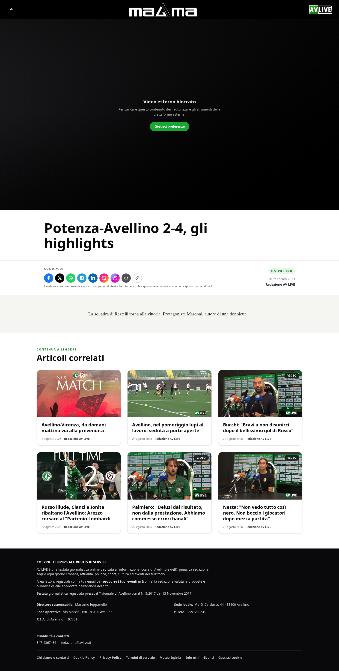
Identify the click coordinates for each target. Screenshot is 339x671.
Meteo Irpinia (170, 657)
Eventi (209, 657)
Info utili (192, 657)
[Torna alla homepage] (11, 10)
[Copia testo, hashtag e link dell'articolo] (137, 278)
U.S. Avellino (281, 271)
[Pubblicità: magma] (162, 10)
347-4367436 (46, 642)
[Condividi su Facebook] (48, 278)
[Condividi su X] (59, 278)
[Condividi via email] (126, 278)
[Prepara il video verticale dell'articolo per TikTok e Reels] (115, 278)
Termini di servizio (140, 657)
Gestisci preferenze (170, 126)
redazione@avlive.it (76, 642)
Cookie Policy (84, 657)
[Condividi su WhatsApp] (70, 278)
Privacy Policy (110, 657)
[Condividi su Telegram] (81, 278)
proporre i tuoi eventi (120, 581)
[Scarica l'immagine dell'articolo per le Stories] (104, 278)
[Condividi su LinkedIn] (93, 278)
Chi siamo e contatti (53, 657)
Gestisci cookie (230, 657)
